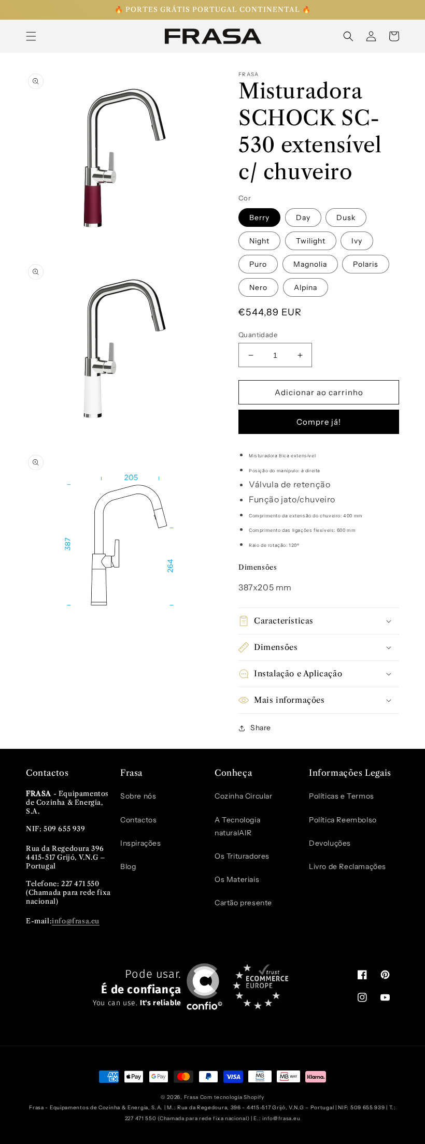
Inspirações (140, 843)
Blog (128, 866)
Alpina (305, 287)
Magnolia (310, 264)
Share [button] (260, 727)
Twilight (310, 240)
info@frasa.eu (76, 921)
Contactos (138, 819)
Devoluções (330, 843)
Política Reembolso (343, 819)
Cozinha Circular (244, 796)
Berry (259, 217)
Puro (258, 264)
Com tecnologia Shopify (232, 1097)
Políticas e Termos (341, 796)
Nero (258, 287)
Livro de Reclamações (347, 866)
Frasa (191, 1097)
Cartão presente (243, 902)
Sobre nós (138, 796)
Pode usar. (137, 988)
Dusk (346, 217)
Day (303, 217)
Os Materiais (237, 879)
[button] (31, 36)
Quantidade (257, 334)
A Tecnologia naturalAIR (237, 826)
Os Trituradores (242, 856)
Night (259, 240)
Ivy (356, 240)
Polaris (365, 264)
